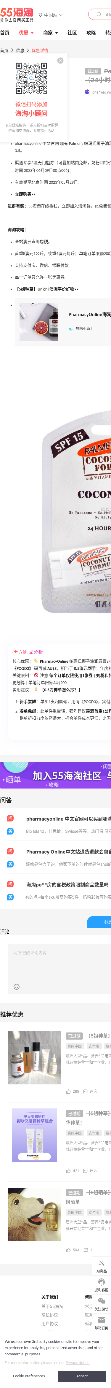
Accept (82, 1376)
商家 (48, 33)
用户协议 (49, 1323)
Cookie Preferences (29, 1376)
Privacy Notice (77, 1363)
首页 (4, 50)
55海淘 (17, 15)
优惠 (23, 33)
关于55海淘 (52, 1306)
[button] (50, 15)
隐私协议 (49, 1315)
